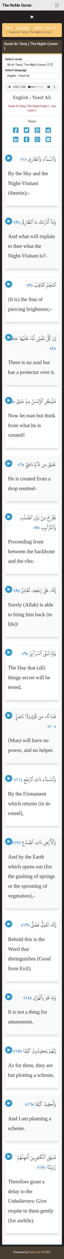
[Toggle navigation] (57, 5)
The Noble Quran (16, 5)
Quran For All (37, 1252)
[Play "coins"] (8, 158)
